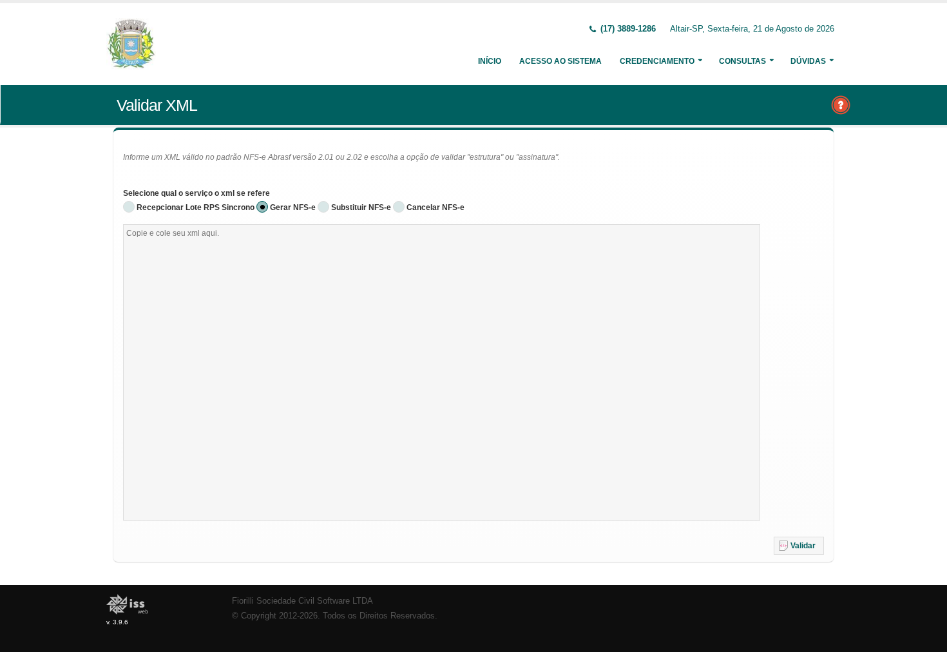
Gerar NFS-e (293, 207)
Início (489, 61)
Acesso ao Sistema (560, 61)
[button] (799, 546)
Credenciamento (657, 61)
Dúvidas (808, 61)
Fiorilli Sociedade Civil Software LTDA (302, 601)
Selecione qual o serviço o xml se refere (196, 193)
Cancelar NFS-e (435, 207)
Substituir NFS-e (361, 207)
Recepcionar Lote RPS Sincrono (195, 207)
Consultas (742, 61)
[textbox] (441, 372)
